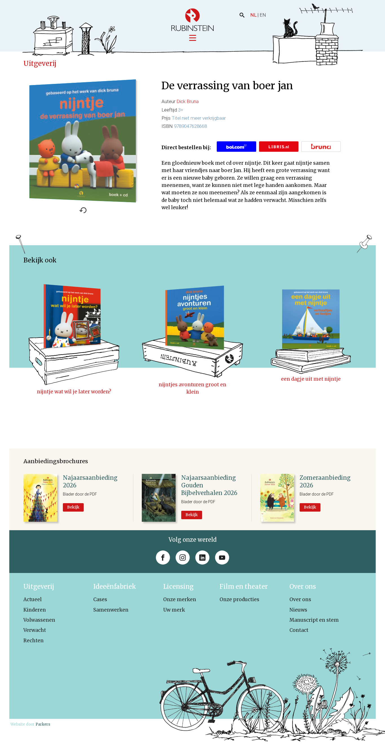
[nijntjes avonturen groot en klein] (192, 324)
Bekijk (73, 507)
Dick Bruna (187, 101)
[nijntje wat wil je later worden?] (74, 324)
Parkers (43, 724)
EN (263, 15)
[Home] (192, 19)
